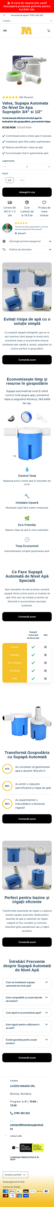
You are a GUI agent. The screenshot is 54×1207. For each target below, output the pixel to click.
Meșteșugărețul (10, 1182)
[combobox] (25, 20)
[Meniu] (5, 30)
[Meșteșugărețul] (26, 30)
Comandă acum (27, 359)
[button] (48, 30)
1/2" (22, 180)
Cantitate (8, 161)
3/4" (10, 180)
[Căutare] (50, 20)
